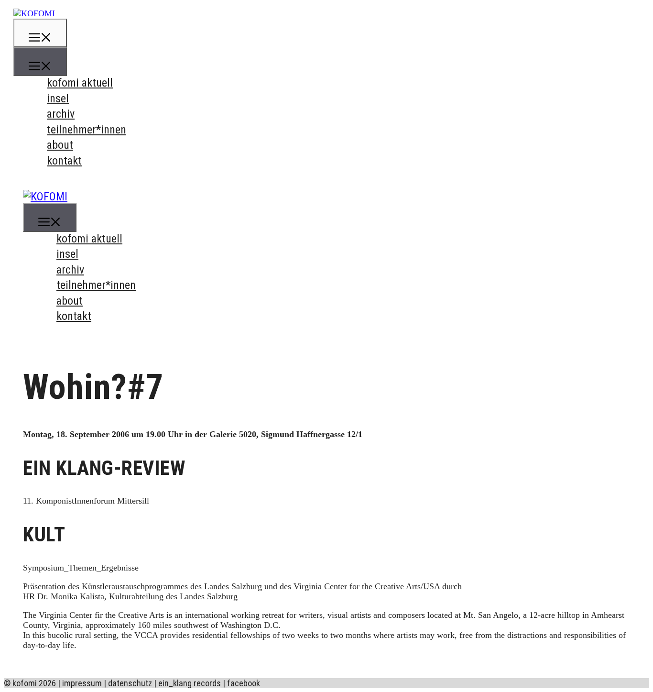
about (60, 145)
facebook (243, 683)
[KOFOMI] (34, 13)
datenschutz (130, 683)
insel (58, 98)
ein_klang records (189, 683)
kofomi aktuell (80, 82)
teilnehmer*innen (86, 129)
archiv (61, 114)
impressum (82, 683)
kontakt (64, 160)
